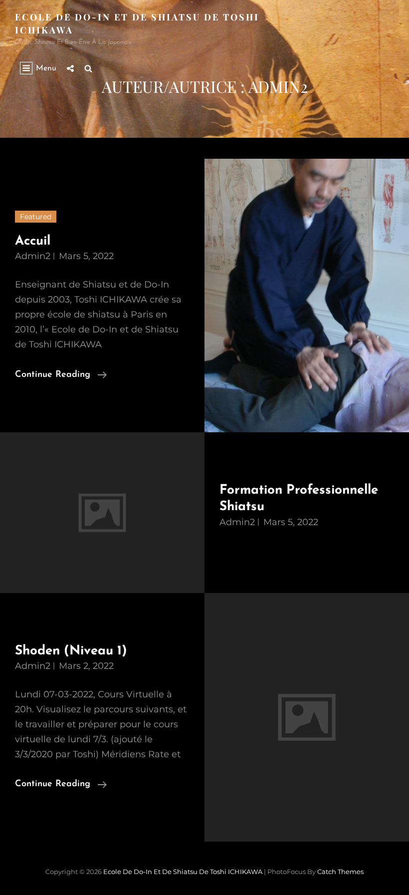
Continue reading (61, 374)
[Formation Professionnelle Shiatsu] (102, 512)
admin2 (32, 256)
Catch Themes (340, 872)
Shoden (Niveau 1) (71, 651)
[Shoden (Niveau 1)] (306, 717)
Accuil (32, 241)
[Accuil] (306, 295)
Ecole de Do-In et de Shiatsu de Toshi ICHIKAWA (182, 872)
